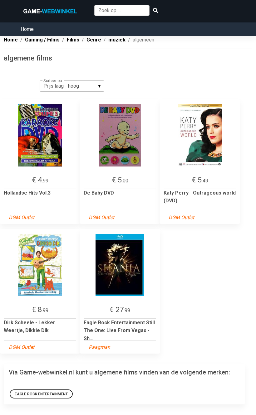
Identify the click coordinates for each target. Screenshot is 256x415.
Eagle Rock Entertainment (41, 394)
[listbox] (72, 86)
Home (27, 29)
